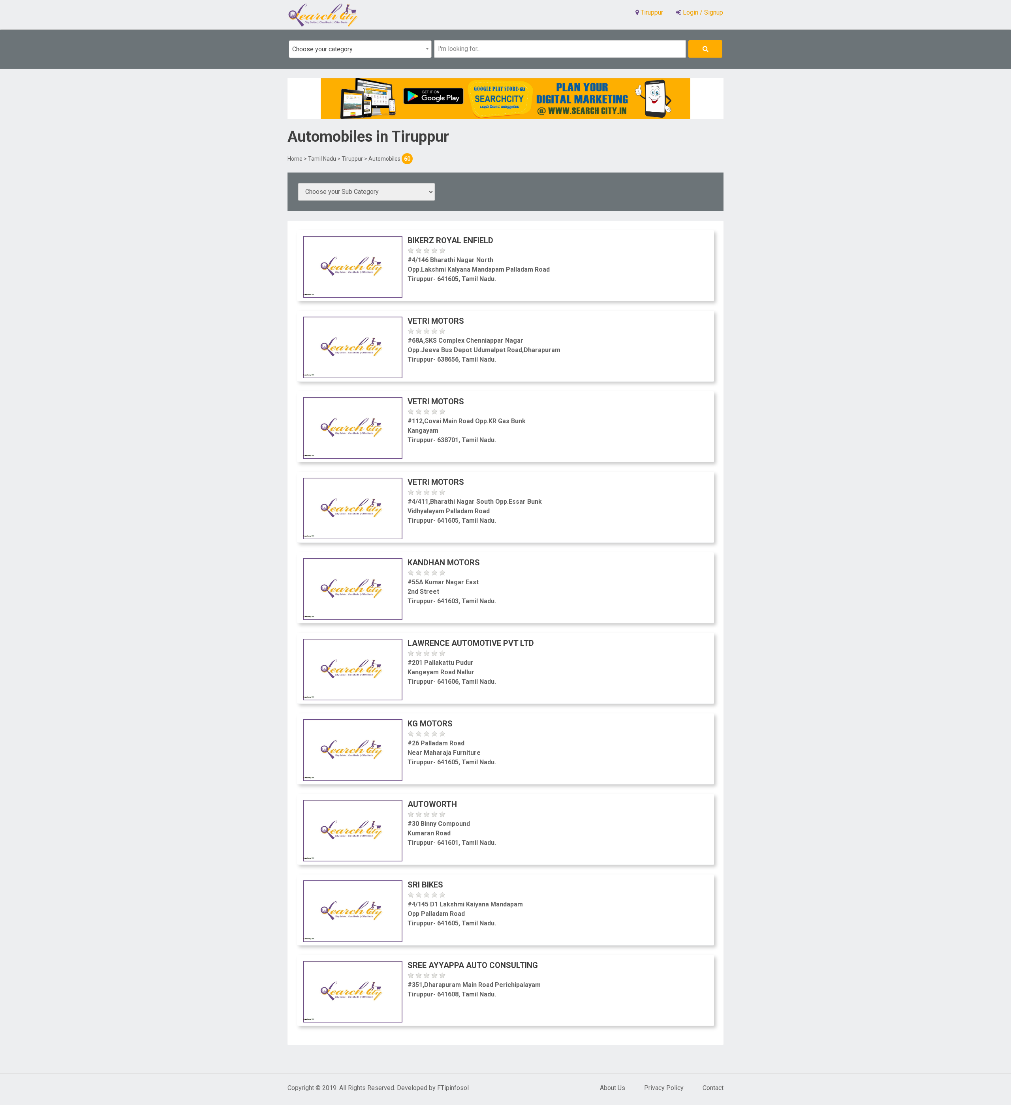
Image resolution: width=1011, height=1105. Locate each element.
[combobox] (360, 49)
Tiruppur (352, 159)
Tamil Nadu (322, 159)
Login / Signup (702, 12)
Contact (713, 1088)
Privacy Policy (664, 1088)
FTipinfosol (453, 1088)
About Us (612, 1088)
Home (295, 159)
